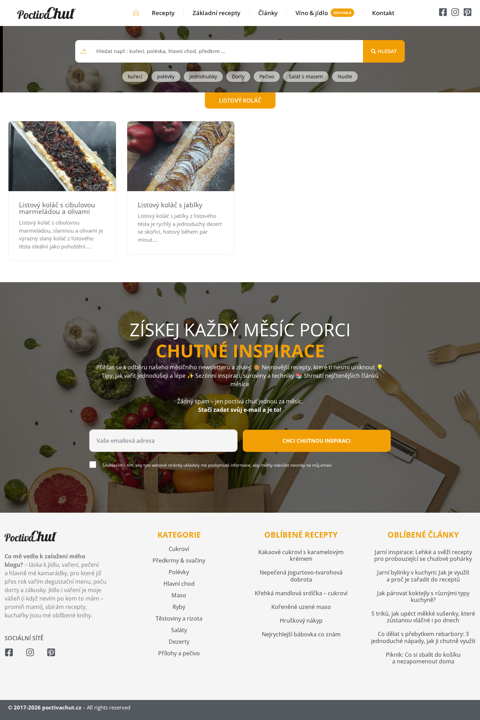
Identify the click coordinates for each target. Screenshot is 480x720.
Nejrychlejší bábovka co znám (301, 634)
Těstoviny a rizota (179, 618)
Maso (178, 595)
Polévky (179, 572)
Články (268, 13)
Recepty (163, 13)
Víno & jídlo (312, 13)
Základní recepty (216, 13)
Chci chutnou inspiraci (317, 440)
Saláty (179, 630)
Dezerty (179, 641)
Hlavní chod (179, 583)
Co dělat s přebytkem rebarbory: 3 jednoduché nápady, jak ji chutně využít (423, 637)
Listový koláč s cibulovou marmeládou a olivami (57, 208)
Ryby (179, 606)
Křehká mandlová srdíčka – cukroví (301, 593)
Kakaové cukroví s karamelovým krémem (301, 555)
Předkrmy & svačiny (179, 560)
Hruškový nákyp (301, 620)
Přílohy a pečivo (179, 653)
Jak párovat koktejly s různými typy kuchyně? (423, 596)
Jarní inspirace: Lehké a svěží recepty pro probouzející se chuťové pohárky (423, 555)
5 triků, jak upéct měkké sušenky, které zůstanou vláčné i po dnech (423, 617)
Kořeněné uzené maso (301, 607)
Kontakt (383, 13)
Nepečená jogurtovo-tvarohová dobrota (301, 576)
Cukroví (179, 548)
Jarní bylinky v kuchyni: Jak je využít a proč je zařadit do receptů (423, 576)
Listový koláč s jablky (170, 204)
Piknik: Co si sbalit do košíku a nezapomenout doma (423, 658)
